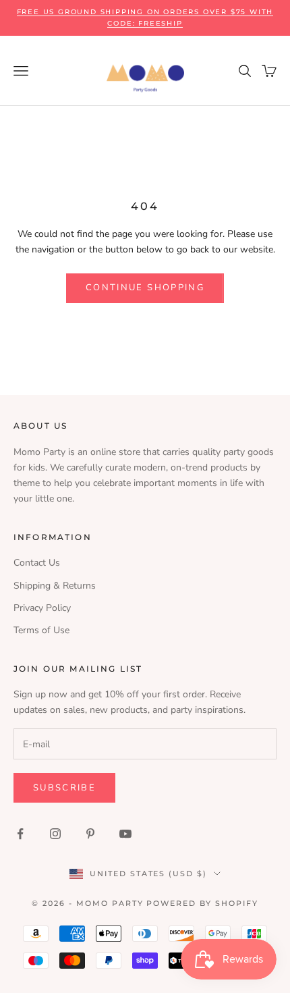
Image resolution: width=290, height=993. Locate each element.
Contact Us (36, 562)
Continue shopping (145, 287)
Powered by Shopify (202, 903)
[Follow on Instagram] (55, 833)
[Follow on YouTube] (125, 833)
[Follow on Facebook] (20, 833)
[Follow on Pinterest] (90, 833)
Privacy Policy (42, 607)
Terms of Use (41, 630)
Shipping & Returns (54, 585)
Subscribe (64, 788)
